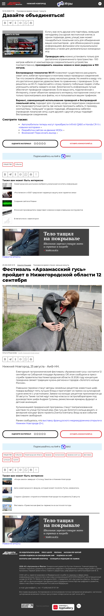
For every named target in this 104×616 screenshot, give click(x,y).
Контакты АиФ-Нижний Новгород (33, 559)
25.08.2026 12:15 (8, 265)
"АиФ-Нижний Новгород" (28, 353)
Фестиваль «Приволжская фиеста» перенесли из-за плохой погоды (42, 505)
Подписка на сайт (64, 555)
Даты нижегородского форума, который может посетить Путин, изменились (46, 488)
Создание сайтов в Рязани (25, 201)
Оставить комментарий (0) (81, 144)
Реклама (58, 552)
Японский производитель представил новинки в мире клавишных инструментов (48, 210)
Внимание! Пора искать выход (39, 133)
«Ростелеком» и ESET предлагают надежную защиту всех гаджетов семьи (45, 193)
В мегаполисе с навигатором (26, 219)
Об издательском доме (29, 552)
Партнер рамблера (42, 606)
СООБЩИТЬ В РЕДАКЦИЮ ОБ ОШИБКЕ (64, 559)
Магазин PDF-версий (72, 552)
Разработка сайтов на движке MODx (42, 130)
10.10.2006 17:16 (8, 11)
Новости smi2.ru (11, 257)
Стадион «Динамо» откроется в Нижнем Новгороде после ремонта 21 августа (47, 497)
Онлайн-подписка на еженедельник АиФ (36, 555)
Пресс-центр (47, 552)
